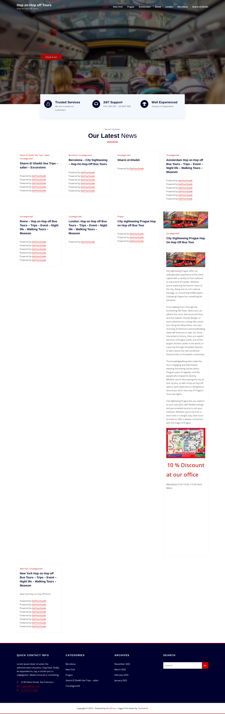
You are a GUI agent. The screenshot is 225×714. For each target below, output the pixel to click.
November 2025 (122, 664)
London (169, 6)
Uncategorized (26, 158)
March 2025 (120, 669)
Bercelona (183, 6)
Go (205, 665)
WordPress (111, 708)
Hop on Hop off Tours (34, 5)
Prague (130, 6)
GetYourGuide (39, 176)
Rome (158, 6)
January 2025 (120, 680)
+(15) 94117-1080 (29, 690)
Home (105, 6)
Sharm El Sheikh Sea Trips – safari (82, 680)
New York (118, 6)
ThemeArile (143, 708)
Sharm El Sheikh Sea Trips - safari (34, 155)
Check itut (51, 55)
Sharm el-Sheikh (200, 6)
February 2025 (121, 675)
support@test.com (30, 686)
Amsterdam (145, 6)
